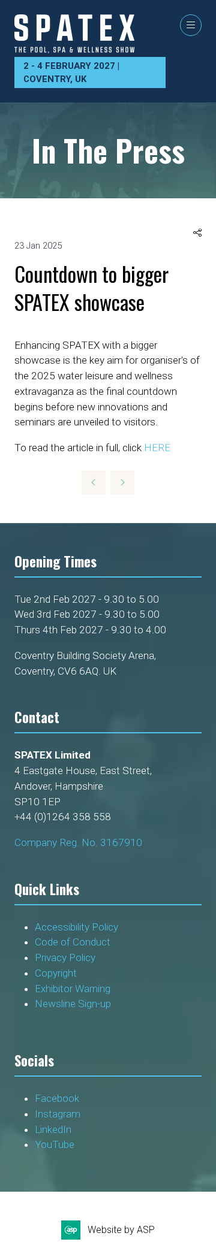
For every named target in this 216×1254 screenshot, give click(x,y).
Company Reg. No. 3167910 (78, 842)
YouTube (54, 1144)
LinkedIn (53, 1129)
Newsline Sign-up (73, 1004)
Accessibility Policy (76, 927)
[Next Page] (122, 482)
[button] (191, 25)
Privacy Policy (66, 957)
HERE (157, 448)
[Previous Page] (94, 482)
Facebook (57, 1098)
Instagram (57, 1114)
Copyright (57, 973)
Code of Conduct (75, 942)
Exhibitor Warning (72, 989)
